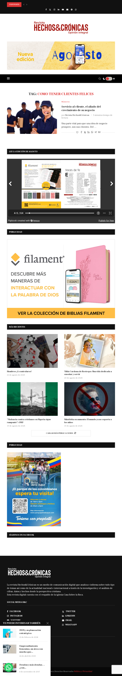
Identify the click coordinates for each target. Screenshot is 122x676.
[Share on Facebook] (81, 132)
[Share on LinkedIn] (88, 132)
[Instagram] (54, 9)
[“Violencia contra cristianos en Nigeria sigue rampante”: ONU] (32, 399)
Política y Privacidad (83, 671)
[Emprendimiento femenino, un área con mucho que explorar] (9, 649)
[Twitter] (50, 9)
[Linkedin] (58, 9)
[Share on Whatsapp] (92, 132)
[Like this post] (77, 132)
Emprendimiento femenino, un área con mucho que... (31, 649)
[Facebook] (46, 9)
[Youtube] (63, 9)
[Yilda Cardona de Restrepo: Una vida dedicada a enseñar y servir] (89, 351)
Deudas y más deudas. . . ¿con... (32, 666)
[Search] (99, 78)
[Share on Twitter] (85, 132)
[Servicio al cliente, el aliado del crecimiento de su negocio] (32, 117)
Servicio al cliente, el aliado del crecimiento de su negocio (81, 108)
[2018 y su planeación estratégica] (9, 633)
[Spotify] (71, 9)
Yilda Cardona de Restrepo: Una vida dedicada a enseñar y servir (88, 373)
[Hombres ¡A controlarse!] (32, 351)
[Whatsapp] (76, 9)
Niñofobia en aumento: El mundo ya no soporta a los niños (88, 421)
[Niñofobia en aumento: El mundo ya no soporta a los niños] (89, 399)
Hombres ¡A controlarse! (19, 371)
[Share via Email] (99, 132)
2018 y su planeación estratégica (30, 632)
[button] (24, 4)
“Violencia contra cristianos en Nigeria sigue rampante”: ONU (29, 421)
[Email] (67, 9)
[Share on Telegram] (96, 132)
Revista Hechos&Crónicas (77, 115)
